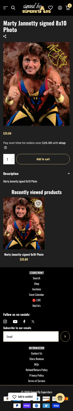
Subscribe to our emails (17, 328)
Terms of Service (36, 381)
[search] (13, 7)
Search (36, 278)
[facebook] (24, 321)
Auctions (36, 289)
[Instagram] (5, 321)
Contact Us (36, 353)
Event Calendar (36, 294)
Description (10, 173)
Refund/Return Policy (36, 370)
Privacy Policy (36, 375)
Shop (36, 283)
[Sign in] (60, 8)
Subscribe (65, 336)
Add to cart (43, 159)
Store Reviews (36, 359)
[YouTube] (15, 321)
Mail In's (36, 305)
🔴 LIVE (36, 300)
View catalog (5, 8)
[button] (38, 204)
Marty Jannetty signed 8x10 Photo (24, 254)
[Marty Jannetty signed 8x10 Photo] (24, 223)
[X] (32, 321)
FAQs (36, 364)
